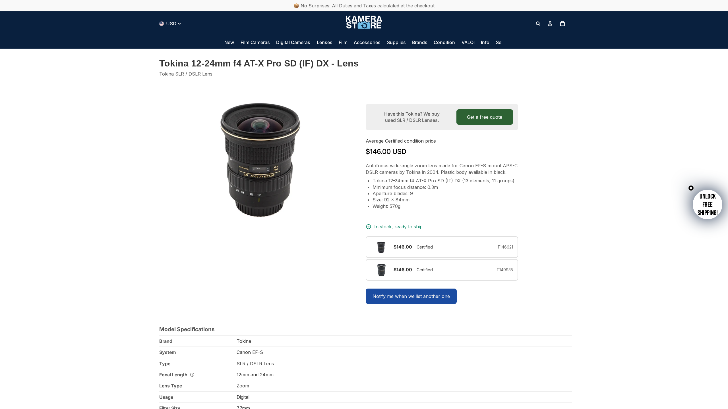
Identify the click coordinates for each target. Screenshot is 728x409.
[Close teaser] (691, 188)
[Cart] (562, 23)
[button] (707, 204)
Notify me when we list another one (411, 296)
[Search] (538, 23)
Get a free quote (484, 117)
